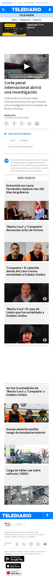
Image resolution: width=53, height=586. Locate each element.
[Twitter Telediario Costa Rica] (24, 544)
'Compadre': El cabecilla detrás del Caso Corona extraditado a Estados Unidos (25, 271)
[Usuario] (49, 9)
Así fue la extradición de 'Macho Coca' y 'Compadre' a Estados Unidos (25, 391)
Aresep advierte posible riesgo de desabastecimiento (25, 431)
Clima (19, 3)
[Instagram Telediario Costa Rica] (31, 544)
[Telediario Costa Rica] (26, 9)
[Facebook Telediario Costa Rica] (17, 544)
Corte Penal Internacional (20, 146)
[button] (7, 123)
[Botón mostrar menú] (3, 9)
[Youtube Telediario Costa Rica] (45, 544)
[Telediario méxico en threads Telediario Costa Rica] (38, 544)
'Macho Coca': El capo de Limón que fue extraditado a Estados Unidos (25, 312)
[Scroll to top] (47, 515)
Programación (24, 20)
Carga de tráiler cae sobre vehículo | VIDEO (23, 472)
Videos (14, 20)
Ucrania (24, 140)
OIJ (14, 3)
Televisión (26, 15)
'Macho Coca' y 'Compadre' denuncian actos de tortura (24, 228)
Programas (37, 20)
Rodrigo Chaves (41, 3)
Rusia (12, 140)
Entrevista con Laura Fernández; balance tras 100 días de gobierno (25, 189)
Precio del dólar (28, 3)
